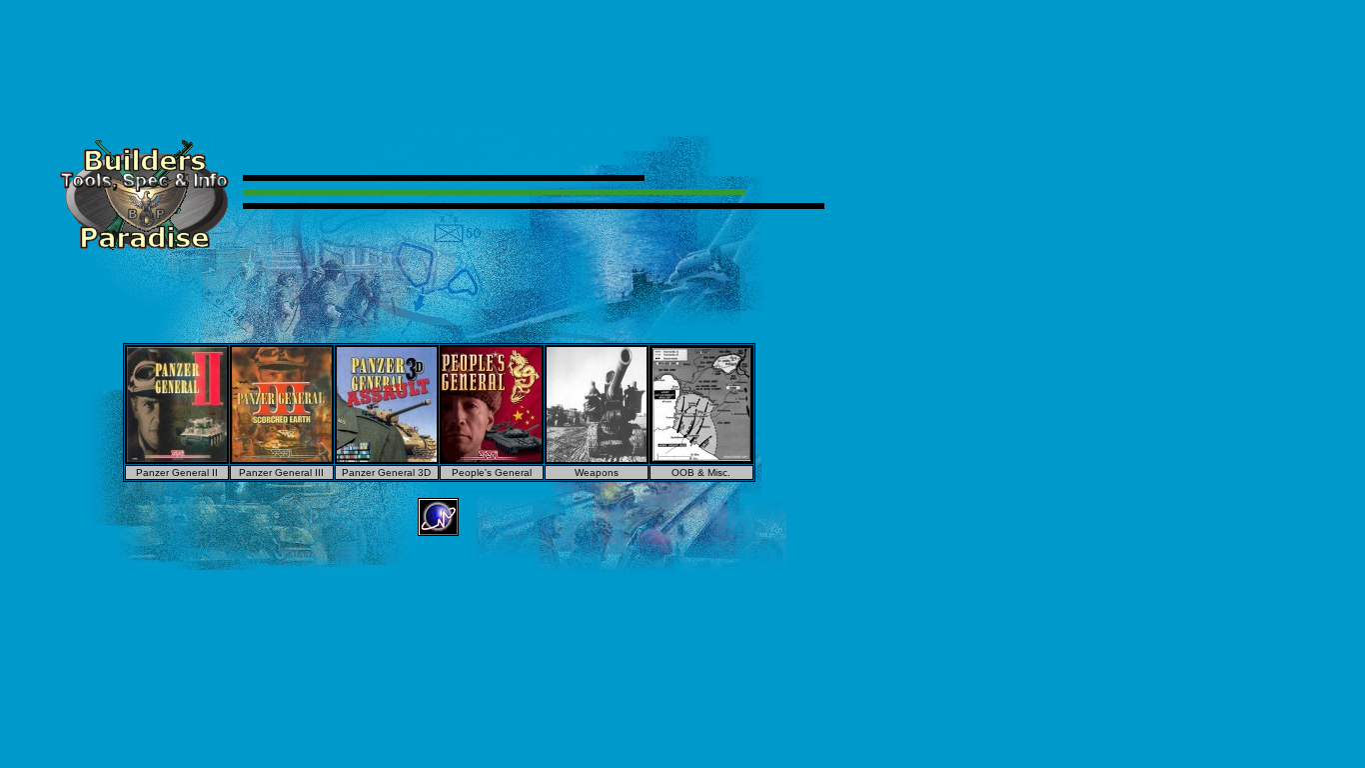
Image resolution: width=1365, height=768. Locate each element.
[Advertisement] (682, 53)
